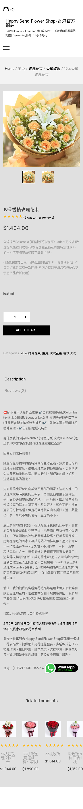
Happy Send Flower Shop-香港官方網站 (40, 23)
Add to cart (26, 330)
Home (9, 69)
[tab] (41, 379)
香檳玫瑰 (53, 69)
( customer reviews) (38, 217)
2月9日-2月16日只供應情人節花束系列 (30, 624)
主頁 (21, 69)
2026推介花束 (30, 353)
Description (15, 379)
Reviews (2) (15, 390)
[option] (41, 129)
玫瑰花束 (36, 69)
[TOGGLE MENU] (6, 48)
